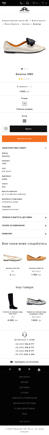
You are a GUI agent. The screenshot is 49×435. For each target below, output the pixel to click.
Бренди (24, 382)
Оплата (24, 393)
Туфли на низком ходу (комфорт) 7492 (36, 313)
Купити (28, 129)
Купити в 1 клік (24, 139)
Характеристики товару (14, 148)
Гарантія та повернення (24, 398)
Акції (24, 414)
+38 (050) (24, 348)
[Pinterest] (29, 369)
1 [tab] (22, 68)
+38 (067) (24, 354)
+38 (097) (24, 344)
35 (24, 103)
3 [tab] (27, 68)
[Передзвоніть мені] (21, 3)
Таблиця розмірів (24, 109)
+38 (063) (24, 351)
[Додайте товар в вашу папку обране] (6, 129)
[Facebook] (10, 369)
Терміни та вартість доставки (17, 217)
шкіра (4, 179)
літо (4, 186)
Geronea (6, 156)
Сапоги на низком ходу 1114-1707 (13, 313)
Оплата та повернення (13, 225)
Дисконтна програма (24, 403)
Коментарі (7, 234)
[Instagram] (20, 369)
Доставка (24, 387)
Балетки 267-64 (13, 268)
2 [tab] (24, 68)
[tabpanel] (24, 46)
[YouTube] (39, 369)
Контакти (25, 421)
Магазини (24, 377)
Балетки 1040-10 (36, 268)
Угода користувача (24, 408)
